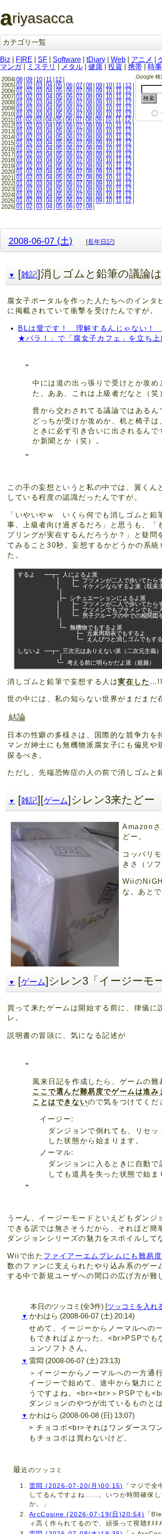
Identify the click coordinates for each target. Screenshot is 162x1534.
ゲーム (56, 800)
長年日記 (100, 241)
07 (79, 85)
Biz (5, 59)
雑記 (29, 274)
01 (19, 85)
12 (58, 79)
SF (42, 59)
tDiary (95, 59)
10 (39, 79)
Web (118, 59)
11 (49, 79)
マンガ (11, 66)
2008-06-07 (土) (40, 240)
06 (69, 85)
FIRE (24, 59)
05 (59, 85)
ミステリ (41, 66)
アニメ (142, 59)
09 (29, 79)
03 (39, 85)
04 (49, 85)
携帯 (135, 66)
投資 (115, 66)
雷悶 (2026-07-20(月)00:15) (76, 1485)
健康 (95, 66)
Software (67, 59)
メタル (72, 66)
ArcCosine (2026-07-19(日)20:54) (86, 1514)
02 (29, 85)
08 (19, 79)
